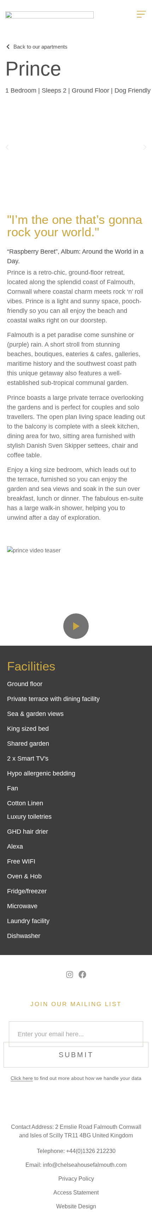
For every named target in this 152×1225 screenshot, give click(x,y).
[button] (7, 147)
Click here (22, 1078)
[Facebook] (82, 974)
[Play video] (76, 626)
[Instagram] (69, 974)
